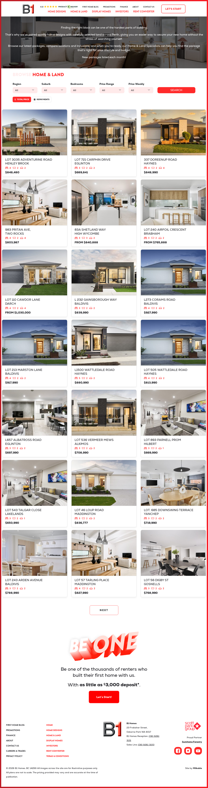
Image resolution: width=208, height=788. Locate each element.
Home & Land (79, 11)
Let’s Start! (104, 697)
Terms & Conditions (57, 756)
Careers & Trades (16, 750)
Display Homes (101, 11)
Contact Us (148, 6)
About (135, 6)
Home (49, 725)
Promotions (109, 6)
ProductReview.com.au (59, 7)
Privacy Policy (14, 756)
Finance (124, 6)
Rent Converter (143, 11)
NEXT (104, 610)
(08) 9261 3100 (146, 744)
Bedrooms (77, 84)
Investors (122, 11)
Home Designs (57, 11)
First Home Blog (90, 6)
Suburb (46, 84)
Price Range (106, 84)
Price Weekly (136, 84)
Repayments (42, 99)
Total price (23, 99)
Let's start (173, 9)
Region (17, 84)
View (34, 143)
